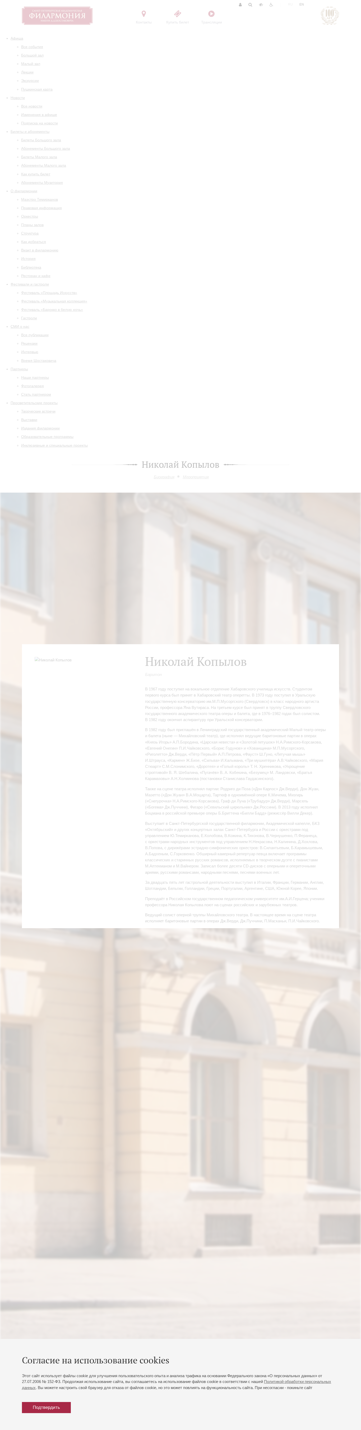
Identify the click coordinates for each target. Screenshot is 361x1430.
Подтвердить (46, 1407)
